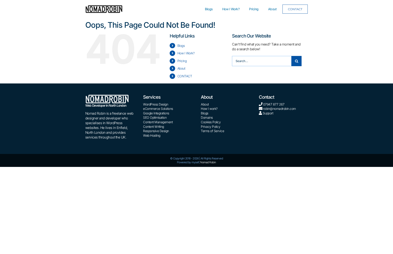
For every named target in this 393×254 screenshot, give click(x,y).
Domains (207, 117)
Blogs (181, 46)
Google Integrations (156, 113)
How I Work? (186, 53)
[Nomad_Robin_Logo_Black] (104, 7)
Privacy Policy (210, 126)
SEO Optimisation (154, 117)
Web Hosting (151, 135)
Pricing (182, 61)
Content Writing (153, 126)
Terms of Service (212, 131)
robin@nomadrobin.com (279, 109)
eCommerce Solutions (158, 109)
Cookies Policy (211, 122)
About (181, 68)
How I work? (209, 109)
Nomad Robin (208, 162)
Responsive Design (156, 131)
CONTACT (184, 76)
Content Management (158, 122)
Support (267, 113)
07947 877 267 (274, 104)
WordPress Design (155, 104)
